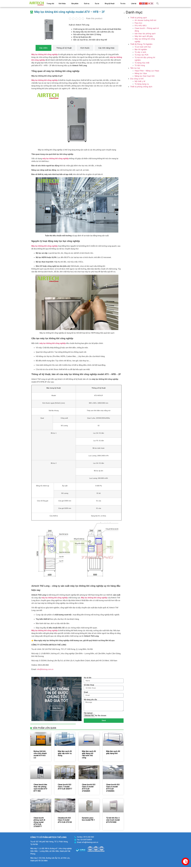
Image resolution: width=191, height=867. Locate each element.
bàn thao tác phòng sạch (145, 33)
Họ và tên (87, 678)
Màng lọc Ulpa (141, 73)
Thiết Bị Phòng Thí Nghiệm (141, 44)
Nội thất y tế (140, 81)
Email (86, 692)
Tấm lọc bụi (135, 68)
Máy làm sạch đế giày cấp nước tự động (65, 753)
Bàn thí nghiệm (141, 49)
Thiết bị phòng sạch (138, 17)
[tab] (43, 48)
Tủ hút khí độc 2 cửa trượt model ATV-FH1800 (113, 820)
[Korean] (152, 3)
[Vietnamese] (140, 3)
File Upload (88, 713)
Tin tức (122, 3)
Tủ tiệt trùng (140, 65)
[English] (143, 3)
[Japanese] (149, 3)
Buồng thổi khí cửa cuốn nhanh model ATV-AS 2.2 (40, 754)
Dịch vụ (86, 3)
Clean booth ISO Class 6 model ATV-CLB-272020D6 (113, 788)
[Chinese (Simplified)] (146, 3)
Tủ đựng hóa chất (142, 63)
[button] (157, 3)
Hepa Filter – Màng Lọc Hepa (147, 71)
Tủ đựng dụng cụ (142, 84)
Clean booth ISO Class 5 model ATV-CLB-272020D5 (88, 788)
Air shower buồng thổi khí (145, 20)
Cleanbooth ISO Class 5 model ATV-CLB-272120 (65, 820)
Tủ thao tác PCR (141, 55)
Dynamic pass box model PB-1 (88, 819)
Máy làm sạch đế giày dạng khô (113, 752)
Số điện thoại (89, 685)
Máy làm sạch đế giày (144, 36)
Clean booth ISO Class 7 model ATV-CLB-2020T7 (65, 787)
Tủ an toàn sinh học (143, 47)
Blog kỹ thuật (110, 3)
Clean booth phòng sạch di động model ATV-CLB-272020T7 (39, 822)
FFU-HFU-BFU (141, 25)
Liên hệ (133, 3)
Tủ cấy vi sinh (140, 52)
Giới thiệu (62, 3)
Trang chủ (50, 3)
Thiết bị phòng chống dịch (141, 86)
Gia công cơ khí (136, 79)
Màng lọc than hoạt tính (145, 76)
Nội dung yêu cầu (90, 699)
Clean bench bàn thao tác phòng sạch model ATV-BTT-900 (41, 788)
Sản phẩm (74, 3)
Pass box (138, 23)
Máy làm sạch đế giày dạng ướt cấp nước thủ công (89, 754)
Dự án (97, 3)
